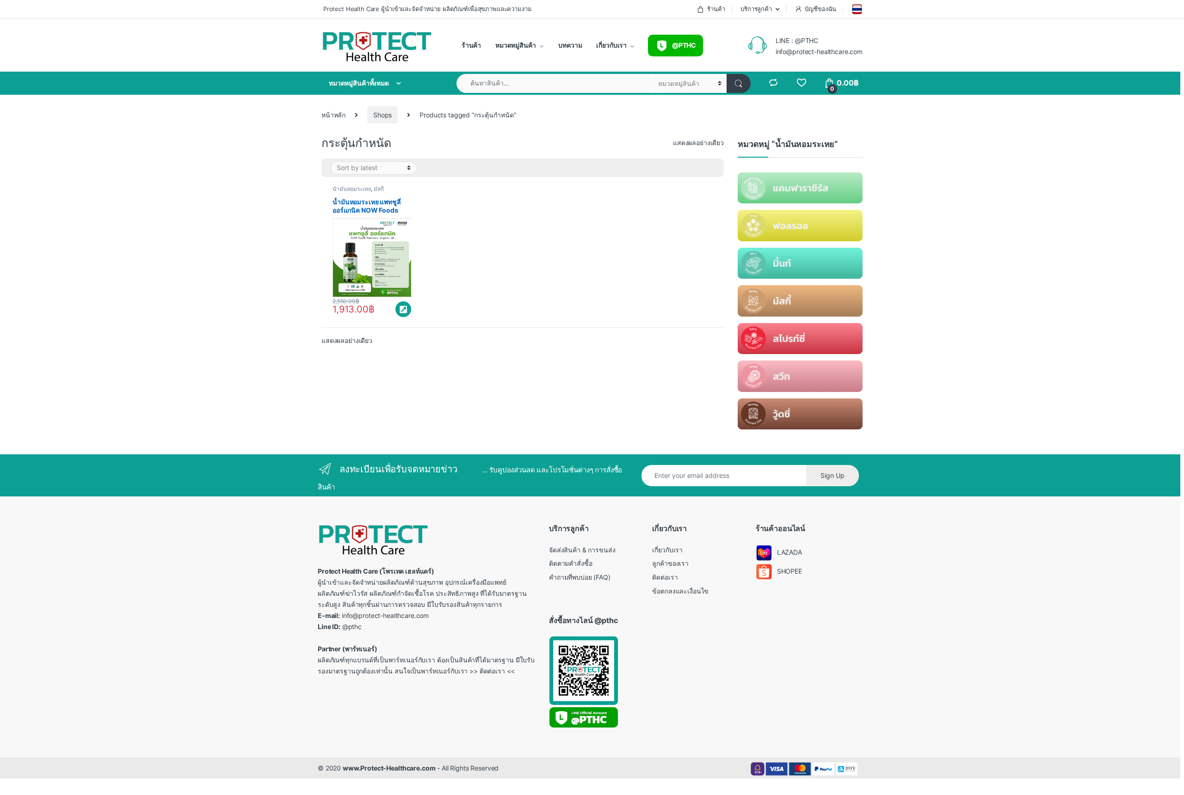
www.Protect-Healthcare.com (389, 768)
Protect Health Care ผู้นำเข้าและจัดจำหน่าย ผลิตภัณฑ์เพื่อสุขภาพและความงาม (426, 8)
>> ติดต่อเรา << (492, 671)
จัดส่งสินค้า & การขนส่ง (582, 550)
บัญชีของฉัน (820, 8)
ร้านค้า (716, 8)
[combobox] (553, 83)
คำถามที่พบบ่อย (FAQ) (579, 577)
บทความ (569, 45)
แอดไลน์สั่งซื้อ (403, 309)
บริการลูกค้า (755, 8)
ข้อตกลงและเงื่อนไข (680, 591)
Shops (382, 115)
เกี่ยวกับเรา (611, 45)
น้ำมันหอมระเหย (352, 188)
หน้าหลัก (333, 115)
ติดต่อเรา (665, 577)
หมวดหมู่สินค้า (515, 45)
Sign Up (832, 475)
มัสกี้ (379, 188)
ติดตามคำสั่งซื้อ (570, 563)
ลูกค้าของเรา (670, 563)
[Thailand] (856, 9)
